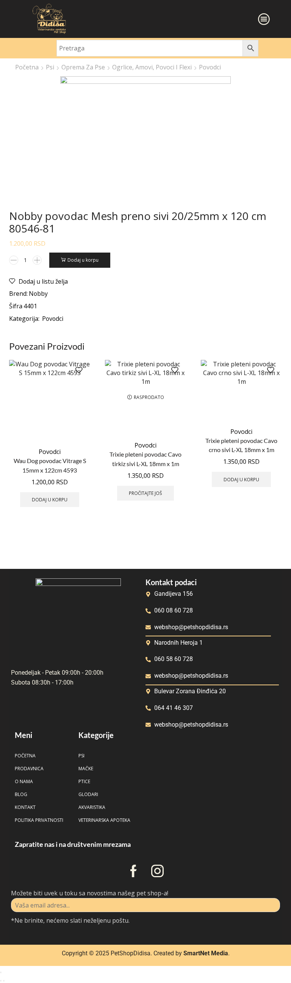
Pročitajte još (145, 493)
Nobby (38, 293)
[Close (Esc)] (1, 972)
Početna (27, 67)
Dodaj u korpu (83, 260)
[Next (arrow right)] (4, 980)
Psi (50, 67)
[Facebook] (133, 871)
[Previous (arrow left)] (1, 980)
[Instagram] (157, 871)
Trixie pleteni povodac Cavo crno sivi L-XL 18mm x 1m (241, 445)
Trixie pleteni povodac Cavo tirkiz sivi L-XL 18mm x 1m (145, 459)
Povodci (210, 67)
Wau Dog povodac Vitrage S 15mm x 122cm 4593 (50, 465)
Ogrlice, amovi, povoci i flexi (152, 67)
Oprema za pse (83, 67)
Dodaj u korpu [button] (49, 499)
